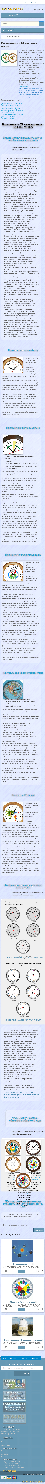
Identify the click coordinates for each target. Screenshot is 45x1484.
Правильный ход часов (22, 1264)
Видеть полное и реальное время (12, 103)
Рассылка (4, 1456)
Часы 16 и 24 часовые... (8, 116)
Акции (3, 1440)
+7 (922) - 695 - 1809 (11, 1464)
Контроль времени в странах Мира (12, 111)
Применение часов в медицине (11, 109)
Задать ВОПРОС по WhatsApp (14, 1462)
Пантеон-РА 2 (25, 1193)
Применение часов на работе (10, 107)
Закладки (4, 1454)
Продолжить (39, 1230)
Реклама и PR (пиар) (7, 112)
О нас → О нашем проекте (10, 1429)
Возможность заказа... (8, 118)
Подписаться (23, 1373)
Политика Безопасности (9, 1435)
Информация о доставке (10, 1431)
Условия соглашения (8, 1433)
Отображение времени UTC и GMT (12, 114)
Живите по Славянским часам (22, 1302)
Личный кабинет (7, 1451)
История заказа (6, 1453)
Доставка (4, 1442)
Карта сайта (5, 1446)
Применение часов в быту (9, 105)
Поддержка (5, 1444)
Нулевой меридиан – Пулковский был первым (22, 1340)
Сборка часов (25, 86)
